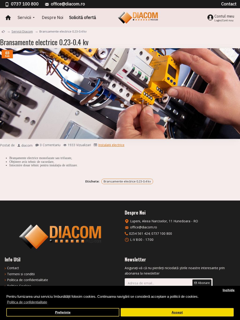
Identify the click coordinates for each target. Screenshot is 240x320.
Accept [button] (177, 312)
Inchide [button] (229, 290)
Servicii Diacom (22, 31)
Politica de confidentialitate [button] (27, 302)
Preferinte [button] (63, 312)
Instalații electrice (111, 145)
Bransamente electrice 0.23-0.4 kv (127, 181)
